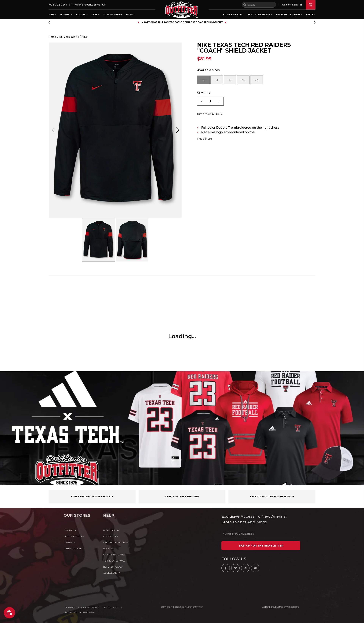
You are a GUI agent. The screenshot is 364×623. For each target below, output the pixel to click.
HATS (129, 14)
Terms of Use (72, 607)
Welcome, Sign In (292, 4)
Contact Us (110, 536)
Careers (69, 542)
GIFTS (310, 14)
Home (53, 36)
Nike (85, 36)
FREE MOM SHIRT (74, 548)
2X (259, 81)
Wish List (108, 548)
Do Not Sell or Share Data (79, 612)
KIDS (94, 14)
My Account (111, 530)
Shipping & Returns (115, 542)
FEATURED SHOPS (259, 14)
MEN (52, 14)
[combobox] (259, 5)
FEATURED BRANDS (288, 14)
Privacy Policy (91, 607)
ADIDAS (81, 14)
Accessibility (111, 572)
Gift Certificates (114, 554)
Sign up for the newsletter (261, 545)
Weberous (293, 607)
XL (245, 81)
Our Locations (74, 536)
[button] (49, 22)
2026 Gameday (112, 14)
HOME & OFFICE (232, 14)
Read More (204, 138)
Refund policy (112, 566)
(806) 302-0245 (58, 4)
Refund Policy (112, 607)
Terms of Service (114, 560)
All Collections (69, 36)
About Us (70, 530)
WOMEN (65, 14)
